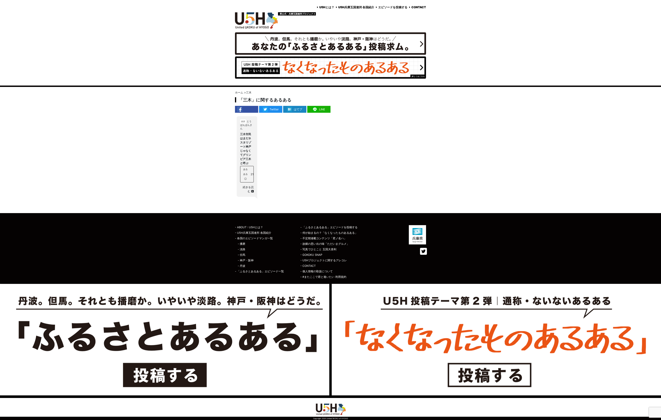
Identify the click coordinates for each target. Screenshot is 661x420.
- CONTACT (308, 265)
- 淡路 (241, 249)
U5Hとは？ (326, 7)
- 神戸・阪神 (246, 260)
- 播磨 (241, 243)
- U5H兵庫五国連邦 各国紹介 (253, 232)
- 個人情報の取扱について (316, 271)
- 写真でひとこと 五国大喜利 (318, 249)
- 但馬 (241, 254)
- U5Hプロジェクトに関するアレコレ (323, 260)
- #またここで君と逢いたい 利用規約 (323, 277)
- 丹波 (241, 265)
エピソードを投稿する (392, 7)
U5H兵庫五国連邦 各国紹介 (356, 7)
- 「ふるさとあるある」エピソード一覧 (259, 271)
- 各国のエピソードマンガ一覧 (254, 238)
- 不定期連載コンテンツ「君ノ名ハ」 (323, 238)
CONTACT (418, 7)
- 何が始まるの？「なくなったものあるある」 (329, 232)
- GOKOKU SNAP (311, 254)
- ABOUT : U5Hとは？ (249, 227)
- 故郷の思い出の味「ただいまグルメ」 (324, 243)
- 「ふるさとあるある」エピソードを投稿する (329, 227)
